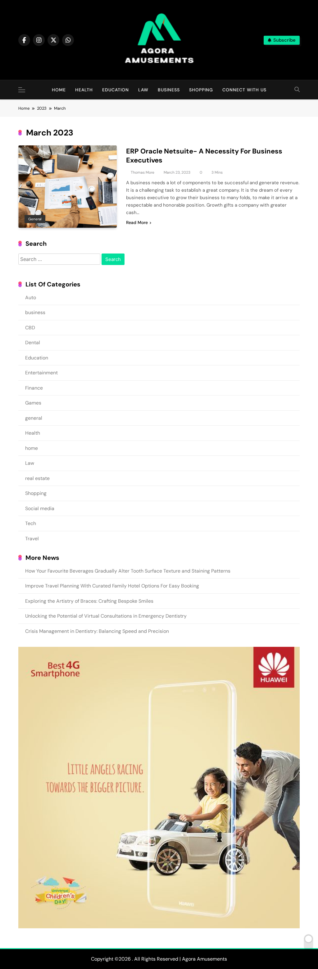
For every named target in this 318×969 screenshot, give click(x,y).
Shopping (201, 90)
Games (33, 403)
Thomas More (142, 172)
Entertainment (41, 372)
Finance (34, 388)
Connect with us (244, 90)
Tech (30, 523)
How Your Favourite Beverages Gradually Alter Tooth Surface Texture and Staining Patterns (127, 571)
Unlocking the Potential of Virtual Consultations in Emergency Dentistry (106, 616)
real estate (37, 478)
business (169, 90)
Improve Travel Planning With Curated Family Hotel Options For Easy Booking (112, 586)
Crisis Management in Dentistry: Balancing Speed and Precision (97, 631)
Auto (30, 297)
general (35, 219)
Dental (32, 342)
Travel (32, 538)
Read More (137, 222)
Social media (39, 508)
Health (84, 90)
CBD (30, 327)
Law (143, 90)
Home (59, 90)
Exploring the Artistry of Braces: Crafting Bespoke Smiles (89, 601)
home (31, 448)
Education (115, 90)
